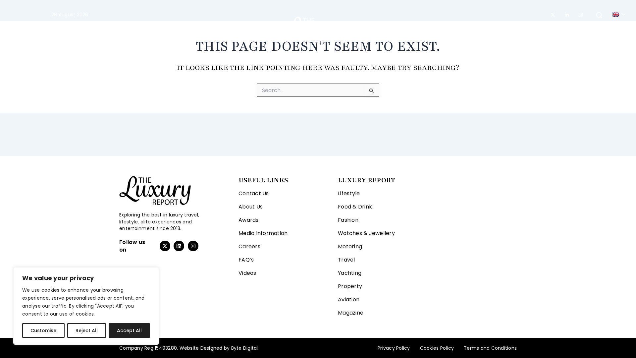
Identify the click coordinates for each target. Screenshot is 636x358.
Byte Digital (244, 348)
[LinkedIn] (566, 15)
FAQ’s (246, 260)
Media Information (263, 233)
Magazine (477, 30)
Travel (255, 30)
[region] (86, 306)
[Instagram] (580, 15)
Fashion (181, 30)
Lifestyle (142, 30)
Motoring (223, 30)
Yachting (375, 30)
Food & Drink (355, 206)
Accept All (129, 330)
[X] (552, 15)
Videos (247, 273)
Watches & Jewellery (366, 233)
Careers (249, 246)
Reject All (87, 330)
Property (410, 30)
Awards (248, 220)
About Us (250, 206)
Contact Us (253, 193)
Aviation (443, 30)
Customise (43, 330)
